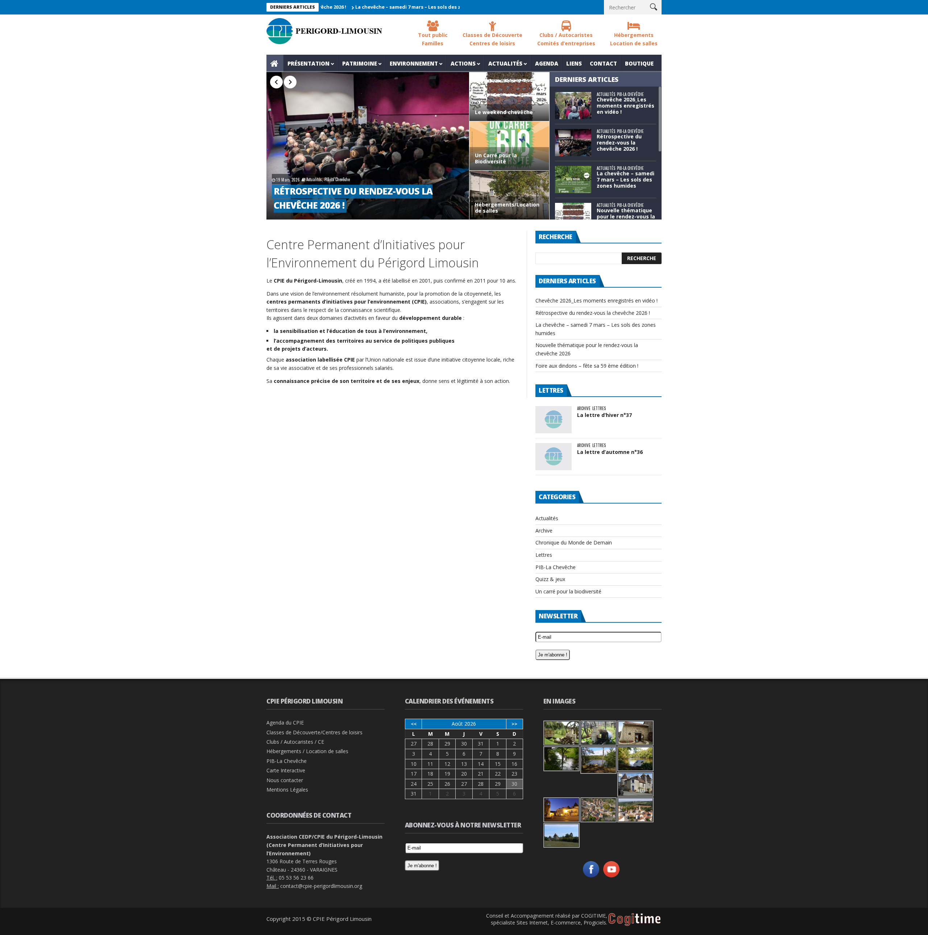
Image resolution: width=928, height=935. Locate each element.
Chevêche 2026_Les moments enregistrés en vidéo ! (625, 105)
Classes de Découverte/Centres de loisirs (314, 732)
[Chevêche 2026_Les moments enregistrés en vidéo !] (573, 105)
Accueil (274, 63)
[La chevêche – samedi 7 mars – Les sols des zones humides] (573, 179)
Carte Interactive (285, 770)
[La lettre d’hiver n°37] (553, 419)
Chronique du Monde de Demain (573, 542)
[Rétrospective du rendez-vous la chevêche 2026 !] (367, 146)
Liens (574, 63)
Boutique (639, 63)
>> (514, 724)
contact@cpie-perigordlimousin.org (321, 885)
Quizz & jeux (550, 579)
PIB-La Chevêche (337, 179)
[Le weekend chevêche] (509, 98)
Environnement (414, 63)
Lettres (599, 408)
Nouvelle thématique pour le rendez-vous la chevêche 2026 (626, 216)
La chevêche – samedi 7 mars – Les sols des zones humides (390, 7)
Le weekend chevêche (504, 112)
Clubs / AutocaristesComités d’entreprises (566, 39)
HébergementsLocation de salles (634, 39)
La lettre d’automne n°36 (610, 451)
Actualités (505, 63)
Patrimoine (359, 63)
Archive (584, 408)
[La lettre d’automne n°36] (553, 456)
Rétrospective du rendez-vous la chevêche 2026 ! (619, 142)
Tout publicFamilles (433, 39)
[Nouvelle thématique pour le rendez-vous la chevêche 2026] (573, 216)
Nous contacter (284, 780)
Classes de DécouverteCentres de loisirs (492, 39)
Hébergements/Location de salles (507, 208)
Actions (463, 63)
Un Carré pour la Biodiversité (496, 159)
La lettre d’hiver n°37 (604, 415)
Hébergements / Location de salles (307, 751)
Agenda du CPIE (285, 722)
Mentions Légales (287, 789)
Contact (603, 63)
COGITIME (593, 915)
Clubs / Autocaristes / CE (295, 741)
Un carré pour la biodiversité (568, 591)
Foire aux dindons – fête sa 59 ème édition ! (586, 365)
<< (414, 724)
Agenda (546, 63)
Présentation (308, 63)
